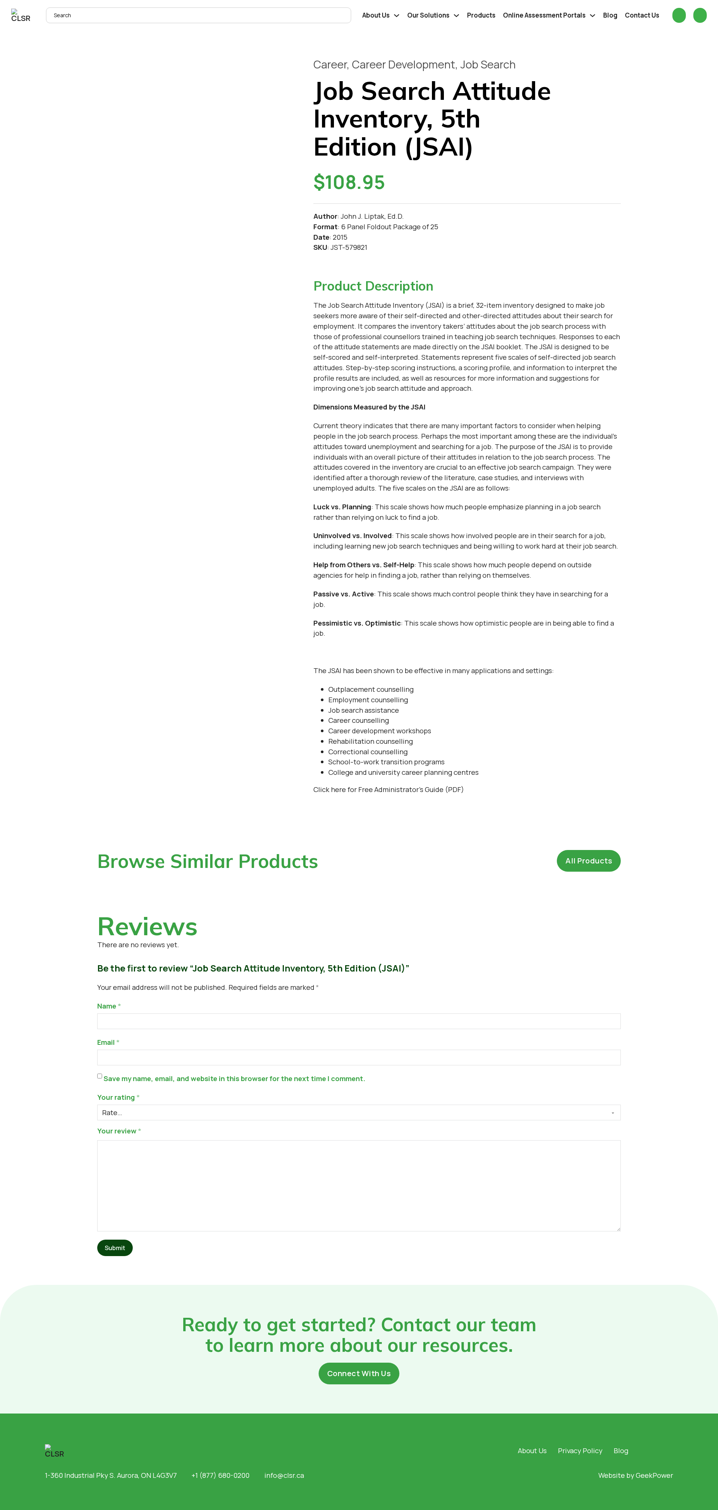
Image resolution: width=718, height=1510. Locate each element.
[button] (467, 286)
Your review (119, 1131)
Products (481, 15)
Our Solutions (428, 15)
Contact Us (642, 15)
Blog (610, 15)
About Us (376, 15)
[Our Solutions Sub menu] (456, 15)
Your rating (118, 1097)
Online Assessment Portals (544, 15)
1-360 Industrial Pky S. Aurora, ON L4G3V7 (111, 1475)
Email (108, 1042)
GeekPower (654, 1475)
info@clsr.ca (284, 1475)
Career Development (403, 64)
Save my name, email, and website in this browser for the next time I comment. (234, 1078)
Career (330, 64)
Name (109, 1006)
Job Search (488, 64)
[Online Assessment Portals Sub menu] (592, 15)
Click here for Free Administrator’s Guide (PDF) (388, 789)
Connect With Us (359, 1373)
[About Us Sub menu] (396, 15)
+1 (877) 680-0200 (220, 1475)
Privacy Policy (580, 1450)
